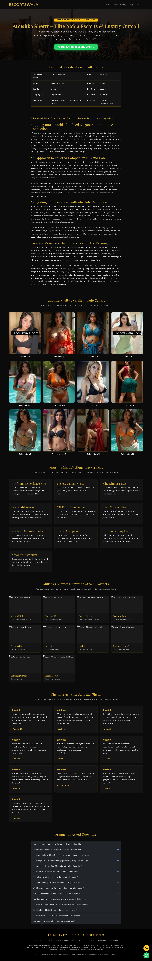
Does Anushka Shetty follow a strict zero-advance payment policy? (58, 850)
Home (107, 5)
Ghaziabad (114, 940)
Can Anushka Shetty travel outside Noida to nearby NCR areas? (56, 882)
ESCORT (23, 4)
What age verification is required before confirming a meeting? (57, 915)
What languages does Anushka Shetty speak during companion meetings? (61, 861)
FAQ (131, 5)
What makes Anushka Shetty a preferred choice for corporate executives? (60, 904)
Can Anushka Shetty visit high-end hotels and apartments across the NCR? (61, 855)
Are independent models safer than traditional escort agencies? (57, 893)
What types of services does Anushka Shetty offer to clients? (55, 871)
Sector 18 (37, 940)
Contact (138, 5)
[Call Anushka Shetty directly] (146, 948)
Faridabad (102, 940)
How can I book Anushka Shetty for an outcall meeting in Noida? (57, 844)
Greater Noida (62, 940)
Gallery (123, 5)
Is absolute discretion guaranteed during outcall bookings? (55, 877)
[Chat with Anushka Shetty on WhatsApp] (146, 955)
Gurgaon (82, 940)
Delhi (73, 940)
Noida (92, 940)
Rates (115, 5)
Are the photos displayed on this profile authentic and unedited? (57, 866)
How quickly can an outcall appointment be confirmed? (54, 921)
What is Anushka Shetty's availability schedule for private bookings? (58, 888)
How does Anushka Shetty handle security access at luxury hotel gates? (59, 899)
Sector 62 (49, 940)
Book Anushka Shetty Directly (77, 47)
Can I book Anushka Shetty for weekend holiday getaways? (55, 910)
